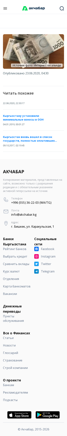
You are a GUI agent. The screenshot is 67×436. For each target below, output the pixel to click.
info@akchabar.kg (24, 214)
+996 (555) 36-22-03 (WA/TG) (31, 203)
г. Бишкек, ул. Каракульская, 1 (32, 226)
